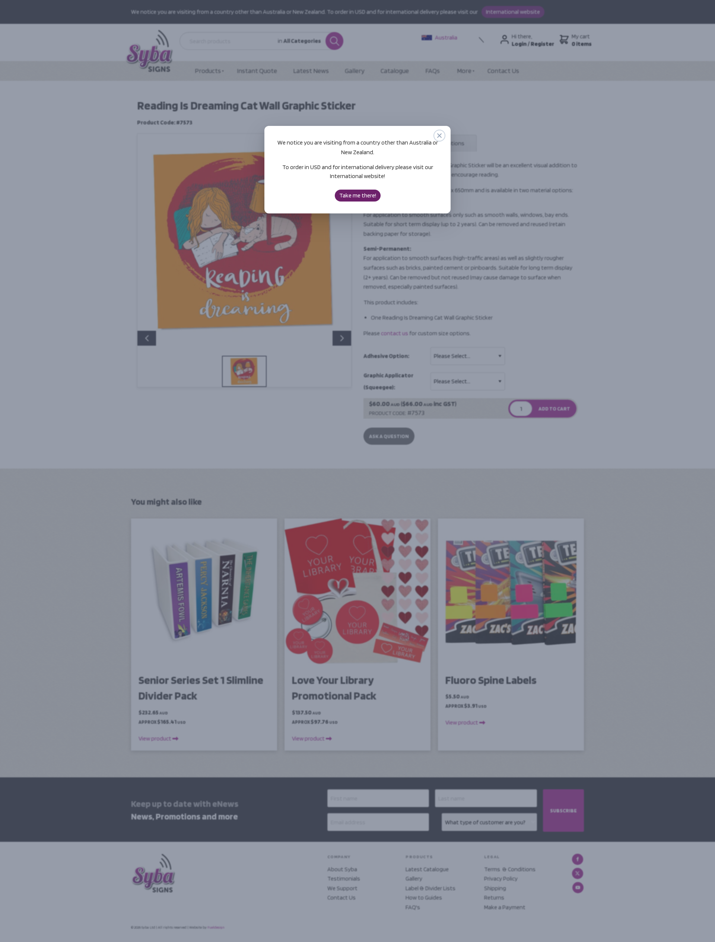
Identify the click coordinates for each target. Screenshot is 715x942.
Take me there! (357, 195)
